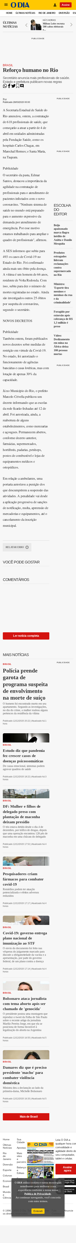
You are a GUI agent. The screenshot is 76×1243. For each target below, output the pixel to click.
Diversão (64, 13)
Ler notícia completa (26, 635)
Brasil (8, 65)
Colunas (7, 1175)
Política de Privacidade (37, 1193)
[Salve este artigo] (18, 87)
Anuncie (68, 1210)
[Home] (20, 6)
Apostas (21, 1147)
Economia (8, 1181)
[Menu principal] (6, 4)
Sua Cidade (21, 1141)
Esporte (7, 1170)
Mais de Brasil (28, 1116)
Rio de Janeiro (47, 13)
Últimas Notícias (25, 13)
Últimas (10, 24)
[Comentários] (22, 87)
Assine (66, 4)
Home (9, 13)
